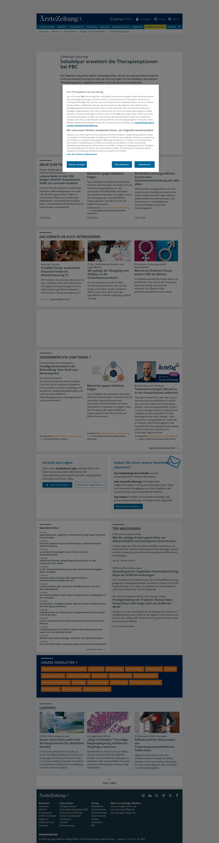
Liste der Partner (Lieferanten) (82, 154)
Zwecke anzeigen (76, 164)
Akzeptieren (145, 164)
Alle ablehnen (122, 164)
